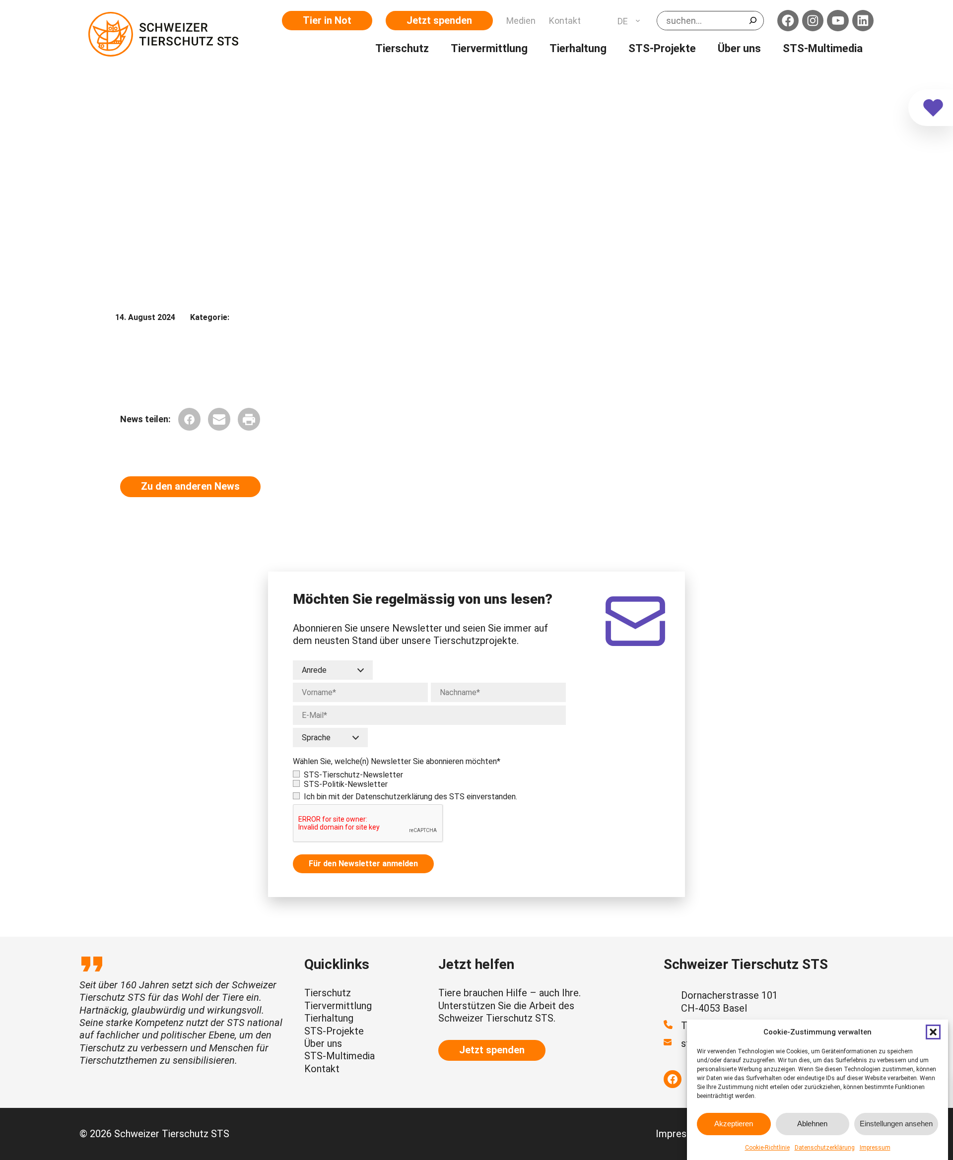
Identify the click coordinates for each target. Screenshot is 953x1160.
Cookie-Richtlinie (767, 1147)
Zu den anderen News (190, 486)
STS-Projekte (334, 1031)
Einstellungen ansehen (896, 1123)
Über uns (323, 1043)
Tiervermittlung (338, 1006)
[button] (933, 1032)
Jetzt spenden (439, 20)
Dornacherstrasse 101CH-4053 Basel (729, 1001)
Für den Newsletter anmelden (363, 863)
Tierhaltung (328, 1018)
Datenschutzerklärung (825, 1147)
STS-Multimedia (339, 1056)
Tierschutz (327, 993)
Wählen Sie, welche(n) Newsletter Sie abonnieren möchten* (396, 761)
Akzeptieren (733, 1123)
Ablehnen (812, 1123)
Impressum (875, 1147)
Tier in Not (327, 20)
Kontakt (322, 1069)
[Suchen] (753, 20)
